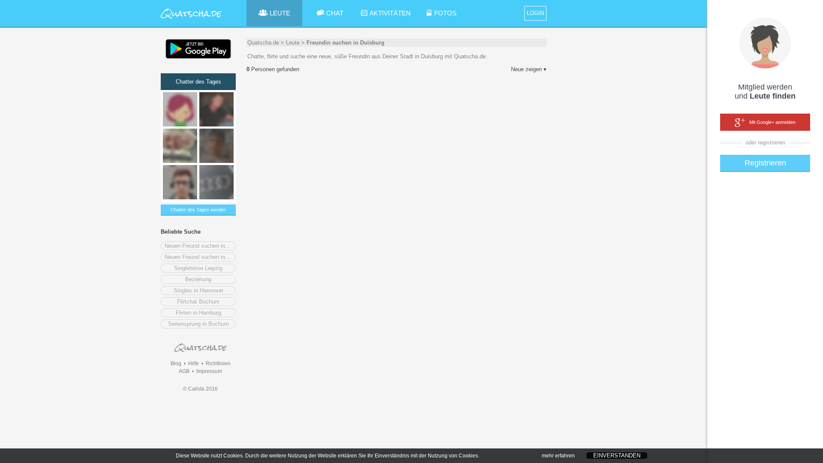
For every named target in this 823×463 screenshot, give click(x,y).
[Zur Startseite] (191, 19)
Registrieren (765, 163)
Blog (176, 364)
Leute (293, 42)
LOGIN (535, 13)
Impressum (209, 371)
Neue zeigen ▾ (529, 69)
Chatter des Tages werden (198, 209)
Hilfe (193, 364)
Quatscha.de (263, 42)
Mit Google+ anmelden (772, 122)
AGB (184, 371)
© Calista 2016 (200, 389)
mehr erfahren (558, 456)
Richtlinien (218, 364)
